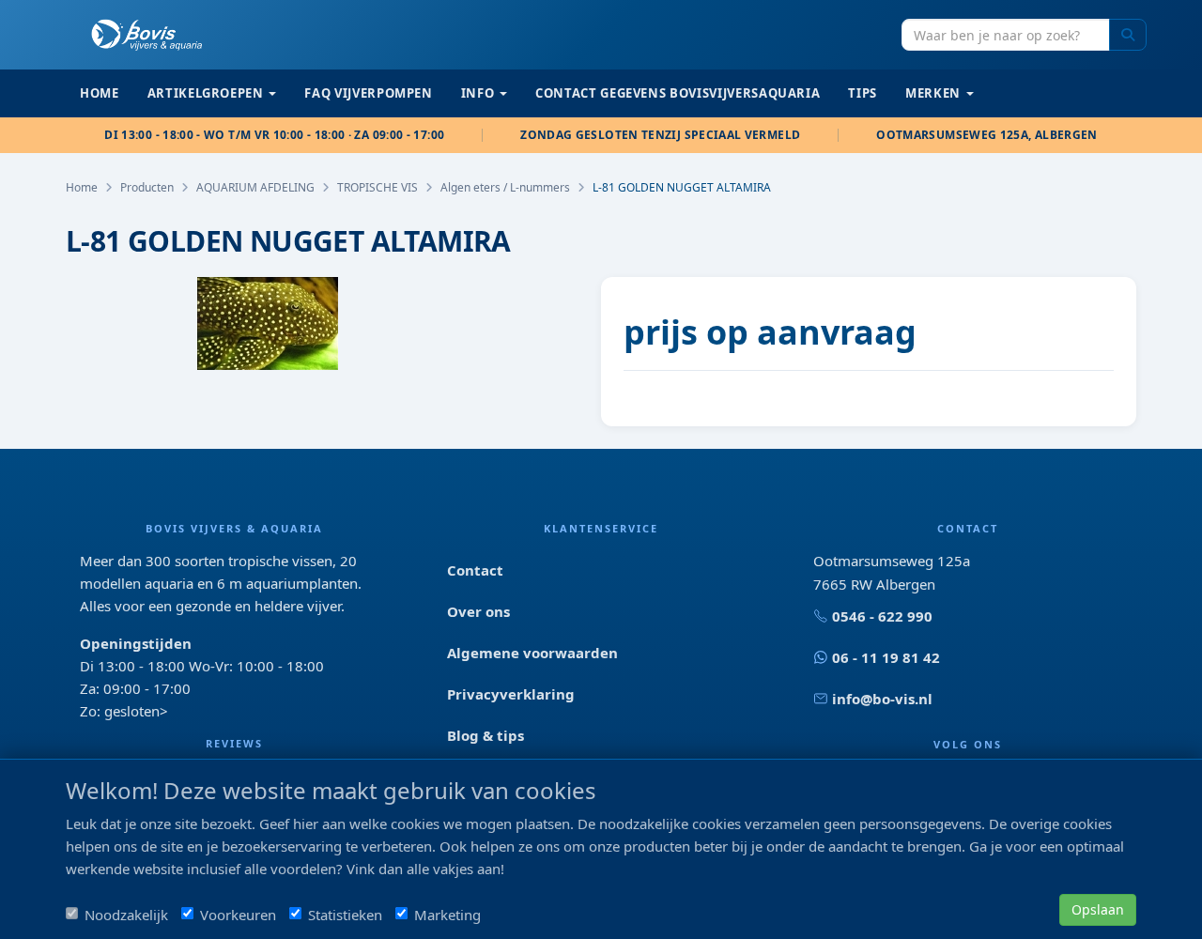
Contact (475, 570)
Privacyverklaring (511, 694)
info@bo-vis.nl (882, 698)
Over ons (478, 611)
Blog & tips (485, 735)
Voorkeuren (238, 914)
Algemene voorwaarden (532, 652)
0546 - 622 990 (882, 616)
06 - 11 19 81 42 (886, 657)
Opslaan (1097, 909)
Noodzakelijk (126, 914)
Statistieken (345, 914)
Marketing (447, 914)
